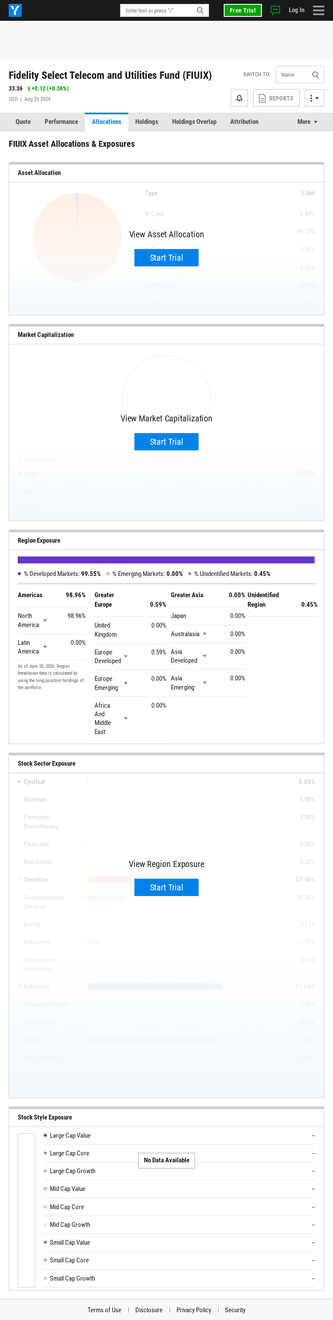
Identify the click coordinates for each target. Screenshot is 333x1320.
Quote (23, 122)
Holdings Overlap (194, 122)
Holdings (146, 122)
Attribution (244, 122)
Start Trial (166, 257)
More (303, 122)
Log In (296, 10)
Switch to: (257, 74)
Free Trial (243, 10)
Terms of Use (104, 1310)
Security (235, 1310)
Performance (61, 122)
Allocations (106, 122)
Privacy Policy (193, 1310)
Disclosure (149, 1310)
